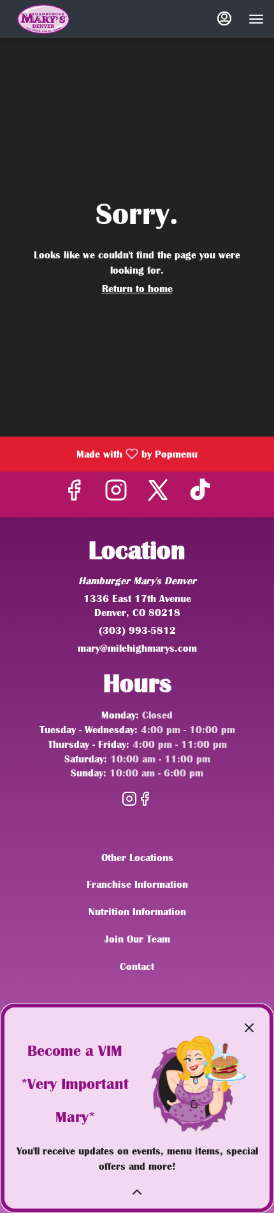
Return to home (137, 289)
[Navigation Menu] (256, 19)
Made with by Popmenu (104, 454)
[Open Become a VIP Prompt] (137, 1192)
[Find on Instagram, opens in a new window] (116, 494)
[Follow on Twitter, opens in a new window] (158, 494)
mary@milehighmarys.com (137, 648)
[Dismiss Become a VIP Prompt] (249, 1028)
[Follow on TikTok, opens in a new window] (200, 494)
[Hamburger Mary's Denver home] (102, 19)
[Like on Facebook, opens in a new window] (73, 494)
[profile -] (224, 18)
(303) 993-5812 (137, 631)
